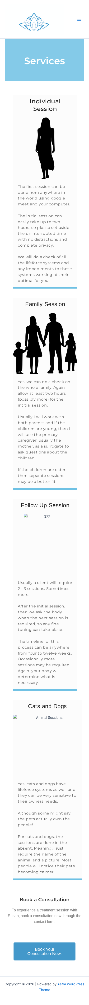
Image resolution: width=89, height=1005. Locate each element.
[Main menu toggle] (79, 19)
